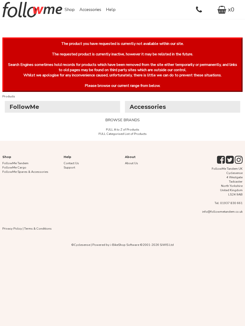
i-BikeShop (118, 245)
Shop (70, 9)
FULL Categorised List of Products (123, 134)
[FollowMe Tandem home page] (32, 9)
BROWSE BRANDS (122, 120)
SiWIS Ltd (167, 245)
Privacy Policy (12, 228)
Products (8, 96)
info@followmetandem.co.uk (222, 212)
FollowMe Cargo (14, 167)
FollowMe (24, 106)
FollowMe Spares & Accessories (25, 172)
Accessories (90, 9)
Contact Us (71, 163)
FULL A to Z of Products (122, 129)
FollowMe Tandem (15, 163)
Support (69, 167)
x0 (230, 9)
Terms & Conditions (38, 228)
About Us (131, 163)
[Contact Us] (201, 9)
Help (111, 9)
